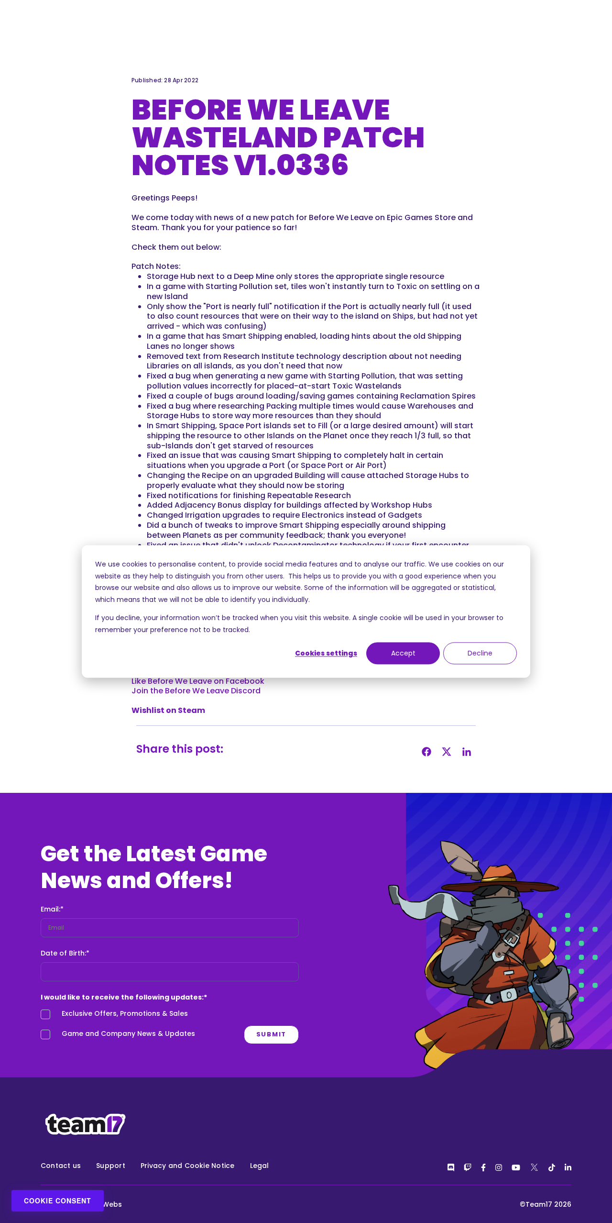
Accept (403, 653)
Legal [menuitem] (259, 1165)
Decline (480, 653)
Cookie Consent (57, 1200)
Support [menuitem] (110, 1165)
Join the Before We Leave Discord (196, 690)
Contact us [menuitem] (61, 1165)
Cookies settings (326, 653)
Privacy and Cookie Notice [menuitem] (188, 1165)
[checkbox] (170, 1026)
